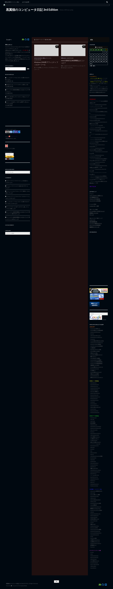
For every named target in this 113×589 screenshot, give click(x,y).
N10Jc (91, 553)
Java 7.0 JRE (92, 421)
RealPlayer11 (92, 480)
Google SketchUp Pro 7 (94, 445)
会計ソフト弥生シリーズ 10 (95, 442)
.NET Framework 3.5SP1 (94, 435)
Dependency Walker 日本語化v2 (101, 175)
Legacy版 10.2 (92, 174)
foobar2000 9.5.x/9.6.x (94, 478)
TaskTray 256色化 (93, 538)
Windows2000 (38, 58)
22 (104, 59)
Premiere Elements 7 (94, 464)
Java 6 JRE (92, 419)
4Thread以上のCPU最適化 (95, 358)
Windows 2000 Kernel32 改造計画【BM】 (17, 186)
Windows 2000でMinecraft (95, 332)
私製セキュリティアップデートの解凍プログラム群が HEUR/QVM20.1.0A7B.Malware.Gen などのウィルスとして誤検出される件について (99, 90)
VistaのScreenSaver (93, 440)
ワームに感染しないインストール (96, 366)
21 (101, 59)
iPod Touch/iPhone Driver (94, 412)
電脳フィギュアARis (94, 468)
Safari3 (91, 482)
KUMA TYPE (92, 220)
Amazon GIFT (8, 148)
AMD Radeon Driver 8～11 (95, 396)
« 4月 (91, 65)
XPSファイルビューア (94, 515)
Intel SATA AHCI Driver (94, 400)
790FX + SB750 (93, 566)
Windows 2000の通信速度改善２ (96, 363)
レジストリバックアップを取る (96, 510)
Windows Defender (93, 517)
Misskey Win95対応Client (95, 328)
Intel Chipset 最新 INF (94, 391)
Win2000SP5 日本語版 (95, 200)
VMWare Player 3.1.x (94, 386)
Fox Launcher (92, 339)
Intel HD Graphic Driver (94, 384)
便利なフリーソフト (47, 58)
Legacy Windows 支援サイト (96, 195)
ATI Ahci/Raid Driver (94, 398)
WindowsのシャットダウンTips (96, 337)
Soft (97, 443)
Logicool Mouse (93, 408)
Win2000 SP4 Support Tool (95, 531)
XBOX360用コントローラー (95, 407)
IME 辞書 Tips (93, 370)
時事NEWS (63, 58)
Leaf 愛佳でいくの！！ (94, 438)
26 (96, 61)
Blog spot (92, 214)
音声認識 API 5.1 (93, 545)
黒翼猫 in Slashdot (94, 213)
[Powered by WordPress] (11, 585)
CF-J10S (92, 552)
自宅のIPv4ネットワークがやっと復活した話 (17, 84)
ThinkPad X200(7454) (94, 555)
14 (101, 56)
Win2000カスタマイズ (94, 375)
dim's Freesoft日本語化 (95, 225)
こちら (102, 81)
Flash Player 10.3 (93, 417)
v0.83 (100, 125)
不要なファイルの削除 (94, 373)
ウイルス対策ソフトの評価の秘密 (96, 330)
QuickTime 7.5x (93, 476)
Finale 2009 (92, 459)
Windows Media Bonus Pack (95, 513)
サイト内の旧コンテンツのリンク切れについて (18, 96)
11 (93, 56)
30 (106, 61)
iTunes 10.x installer (94, 429)
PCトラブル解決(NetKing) (96, 223)
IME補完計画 (92, 347)
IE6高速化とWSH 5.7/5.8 (95, 541)
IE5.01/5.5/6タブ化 (94, 527)
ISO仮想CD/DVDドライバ (95, 539)
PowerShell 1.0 (93, 466)
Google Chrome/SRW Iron (95, 471)
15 (104, 56)
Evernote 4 (92, 431)
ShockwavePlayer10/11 (94, 483)
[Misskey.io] (23, 40)
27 (98, 61)
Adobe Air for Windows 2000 (95, 428)
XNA (91, 492)
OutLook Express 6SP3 (94, 496)
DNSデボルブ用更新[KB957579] (96, 354)
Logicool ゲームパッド (94, 405)
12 (96, 56)
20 (98, 59)
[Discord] (28, 40)
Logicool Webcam (93, 403)
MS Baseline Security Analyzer (95, 543)
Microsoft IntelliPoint (94, 410)
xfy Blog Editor (93, 461)
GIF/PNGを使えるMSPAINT (95, 499)
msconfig (92, 522)
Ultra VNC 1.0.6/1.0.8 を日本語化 (96, 345)
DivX (91, 450)
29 (104, 61)
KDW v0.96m (97, 139)
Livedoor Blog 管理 (94, 206)
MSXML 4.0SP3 (93, 501)
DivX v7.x (92, 454)
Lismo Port (92, 449)
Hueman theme (23, 585)
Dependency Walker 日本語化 (95, 344)
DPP (99, 443)
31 (91, 63)
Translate (104, 319)
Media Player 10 (93, 473)
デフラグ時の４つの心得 (95, 351)
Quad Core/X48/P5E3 (94, 557)
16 (106, 56)
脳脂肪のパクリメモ (94, 227)
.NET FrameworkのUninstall (95, 335)
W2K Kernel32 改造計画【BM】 (96, 490)
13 (98, 56)
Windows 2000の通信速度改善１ (96, 361)
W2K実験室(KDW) (94, 197)
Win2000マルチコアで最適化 (95, 359)
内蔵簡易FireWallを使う (94, 365)
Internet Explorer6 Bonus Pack (95, 506)
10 (91, 56)
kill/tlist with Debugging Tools (95, 532)
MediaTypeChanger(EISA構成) (95, 529)
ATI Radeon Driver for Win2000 (100, 104)
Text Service (92, 546)
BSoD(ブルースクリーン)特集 (95, 349)
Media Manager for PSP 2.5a (95, 433)
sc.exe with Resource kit (94, 534)
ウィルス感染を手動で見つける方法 (97, 340)
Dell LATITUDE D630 (94, 562)
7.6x (97, 476)
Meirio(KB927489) (93, 520)
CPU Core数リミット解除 (95, 494)
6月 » (94, 65)
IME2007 (92, 511)
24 (91, 61)
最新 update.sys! (93, 356)
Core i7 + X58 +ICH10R (94, 564)
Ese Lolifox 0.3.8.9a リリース (100, 137)
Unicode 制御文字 (93, 504)
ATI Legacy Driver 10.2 (94, 394)
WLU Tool (92, 333)
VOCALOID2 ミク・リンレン (95, 470)
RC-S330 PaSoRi (93, 457)
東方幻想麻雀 (92, 422)
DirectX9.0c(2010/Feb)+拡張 (95, 503)
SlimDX (93, 492)
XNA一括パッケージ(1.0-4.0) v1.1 (101, 130)
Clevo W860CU (93, 567)
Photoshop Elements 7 (94, 462)
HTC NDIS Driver (93, 382)
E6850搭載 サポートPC (94, 560)
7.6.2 (94, 475)
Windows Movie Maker (94, 525)
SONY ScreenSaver (93, 452)
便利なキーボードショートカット (96, 377)
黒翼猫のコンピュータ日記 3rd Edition (32, 9)
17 (91, 59)
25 (93, 61)
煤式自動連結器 (93, 221)
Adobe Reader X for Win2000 (95, 426)
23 (106, 59)
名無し (11, 208)
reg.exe (91, 536)
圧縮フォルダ (92, 524)
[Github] (26, 40)
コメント (98, 80)
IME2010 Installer (93, 424)
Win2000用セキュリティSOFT (96, 372)
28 (101, 61)
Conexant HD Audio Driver (95, 387)
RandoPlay (7, 182)
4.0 (93, 482)
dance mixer (92, 447)
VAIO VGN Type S (93, 559)
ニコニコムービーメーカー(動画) (96, 456)
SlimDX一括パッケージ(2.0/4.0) (101, 134)
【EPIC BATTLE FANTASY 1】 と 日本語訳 (17, 180)
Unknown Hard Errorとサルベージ (96, 342)
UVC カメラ (92, 401)
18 (93, 59)
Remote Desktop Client (94, 368)
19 (96, 59)
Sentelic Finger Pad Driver (95, 393)
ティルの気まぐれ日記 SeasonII (97, 211)
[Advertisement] (99, 258)
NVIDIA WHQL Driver (94, 389)
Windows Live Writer (94, 485)
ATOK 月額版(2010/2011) (95, 436)
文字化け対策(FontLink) (94, 518)
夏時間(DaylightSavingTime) (95, 508)
